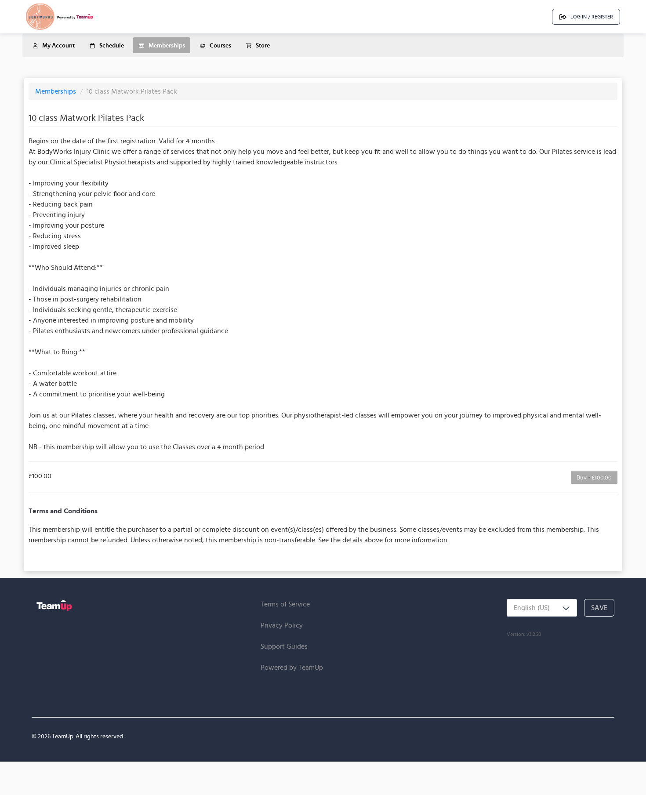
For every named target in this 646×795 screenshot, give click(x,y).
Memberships (56, 91)
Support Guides (284, 646)
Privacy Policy (282, 625)
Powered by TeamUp (292, 667)
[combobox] (542, 608)
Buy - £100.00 (594, 477)
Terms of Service (285, 604)
